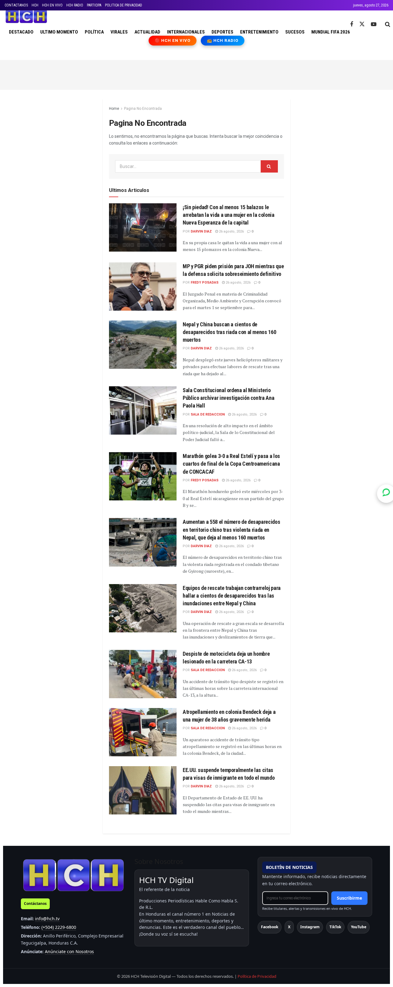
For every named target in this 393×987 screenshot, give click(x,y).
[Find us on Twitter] (362, 24)
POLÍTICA (94, 32)
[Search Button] (387, 24)
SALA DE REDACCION (208, 414)
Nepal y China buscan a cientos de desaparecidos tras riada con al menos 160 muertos (229, 332)
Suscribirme (349, 898)
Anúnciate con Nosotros (69, 951)
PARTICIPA (94, 5)
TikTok (335, 926)
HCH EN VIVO (52, 5)
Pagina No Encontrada (143, 108)
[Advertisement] (196, 74)
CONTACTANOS (16, 5)
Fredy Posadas (205, 283)
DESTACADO (21, 32)
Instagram (310, 926)
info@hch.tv (47, 918)
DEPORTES (222, 32)
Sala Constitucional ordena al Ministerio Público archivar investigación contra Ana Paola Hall (228, 398)
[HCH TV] (73, 875)
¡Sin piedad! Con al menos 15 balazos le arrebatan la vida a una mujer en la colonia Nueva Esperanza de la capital (228, 215)
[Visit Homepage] (26, 16)
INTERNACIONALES (186, 32)
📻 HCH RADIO (222, 40)
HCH (35, 5)
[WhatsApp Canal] (386, 493)
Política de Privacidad (257, 976)
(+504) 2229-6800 (58, 927)
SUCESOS (295, 32)
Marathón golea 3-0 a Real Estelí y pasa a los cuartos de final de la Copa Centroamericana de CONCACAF (231, 464)
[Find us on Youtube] (373, 24)
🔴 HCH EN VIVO (173, 40)
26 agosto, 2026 (231, 231)
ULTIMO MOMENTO (59, 32)
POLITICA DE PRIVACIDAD (123, 5)
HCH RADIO (74, 5)
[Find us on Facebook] (351, 24)
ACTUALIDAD (147, 32)
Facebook (269, 926)
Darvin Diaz (201, 231)
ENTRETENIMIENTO (259, 32)
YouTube (358, 926)
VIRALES (119, 32)
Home (114, 108)
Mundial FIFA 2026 (330, 32)
